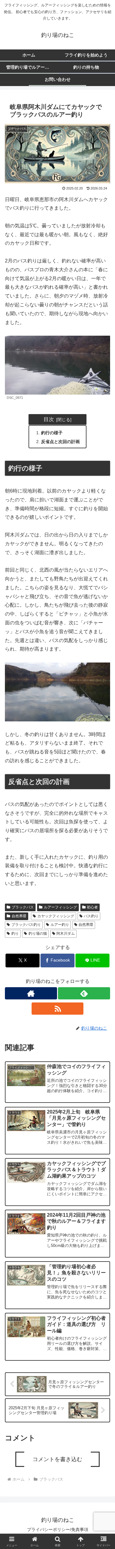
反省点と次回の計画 (60, 441)
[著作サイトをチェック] (31, 993)
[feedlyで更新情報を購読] (84, 993)
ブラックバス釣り (26, 925)
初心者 (92, 907)
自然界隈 (19, 916)
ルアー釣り (60, 925)
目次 (49, 419)
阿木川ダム (65, 933)
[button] (103, 1052)
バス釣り (91, 916)
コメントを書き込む (57, 1459)
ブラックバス (23, 907)
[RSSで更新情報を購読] (58, 1008)
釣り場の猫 (38, 933)
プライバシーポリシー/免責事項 (57, 1529)
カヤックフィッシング (55, 916)
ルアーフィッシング (60, 907)
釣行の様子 (52, 432)
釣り (15, 933)
